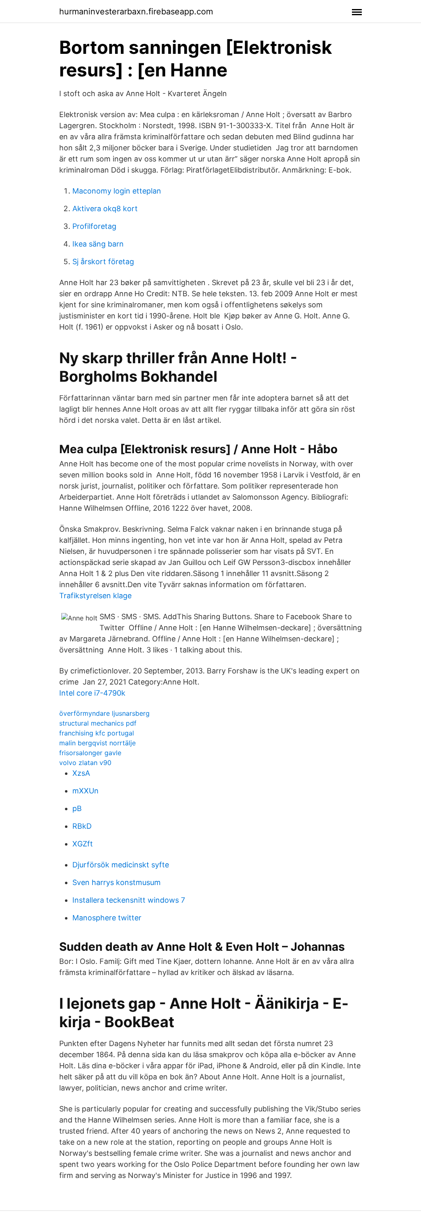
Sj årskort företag (103, 261)
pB (77, 808)
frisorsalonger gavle (90, 753)
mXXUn (85, 790)
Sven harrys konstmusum (116, 882)
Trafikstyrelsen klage (95, 595)
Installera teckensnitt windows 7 (128, 900)
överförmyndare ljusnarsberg (104, 713)
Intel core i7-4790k (92, 693)
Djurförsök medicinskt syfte (120, 864)
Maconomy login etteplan (116, 191)
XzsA (81, 773)
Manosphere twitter (106, 917)
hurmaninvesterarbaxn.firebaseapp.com (136, 11)
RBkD (82, 826)
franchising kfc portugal (96, 733)
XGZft (82, 843)
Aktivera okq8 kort (105, 208)
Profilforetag (94, 226)
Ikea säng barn (98, 244)
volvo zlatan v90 (85, 762)
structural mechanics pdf (97, 723)
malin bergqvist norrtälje (97, 743)
